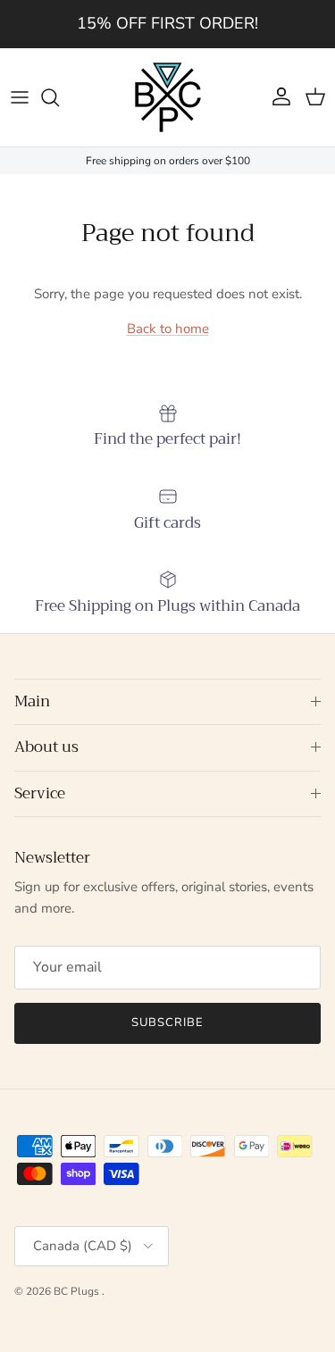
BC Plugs (78, 1291)
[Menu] (19, 97)
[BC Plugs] (168, 97)
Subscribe (167, 1022)
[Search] (59, 97)
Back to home (168, 329)
